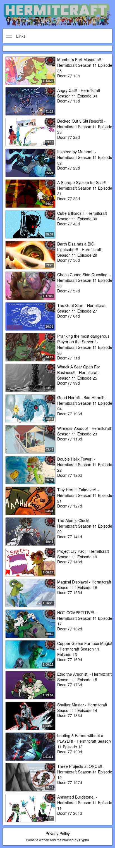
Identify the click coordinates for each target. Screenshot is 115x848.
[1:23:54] (30, 684)
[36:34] (30, 469)
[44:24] (30, 346)
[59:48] (30, 531)
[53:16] (30, 131)
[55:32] (30, 224)
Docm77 (64, 75)
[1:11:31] (30, 746)
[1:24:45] (30, 715)
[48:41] (30, 408)
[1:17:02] (30, 285)
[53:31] (30, 500)
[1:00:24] (30, 561)
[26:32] (30, 316)
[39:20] (30, 254)
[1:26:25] (30, 592)
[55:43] (30, 777)
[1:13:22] (30, 70)
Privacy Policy (57, 833)
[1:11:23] (30, 807)
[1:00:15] (30, 654)
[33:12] (30, 377)
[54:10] (30, 193)
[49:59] (30, 623)
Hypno (84, 839)
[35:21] (30, 162)
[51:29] (30, 101)
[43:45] (30, 439)
